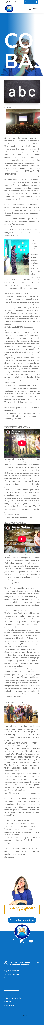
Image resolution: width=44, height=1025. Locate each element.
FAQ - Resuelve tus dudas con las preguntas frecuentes (24, 963)
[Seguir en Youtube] (31, 941)
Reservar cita (30, 2)
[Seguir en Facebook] (13, 941)
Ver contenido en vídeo (22, 920)
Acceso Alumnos (15, 2)
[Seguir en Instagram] (22, 941)
